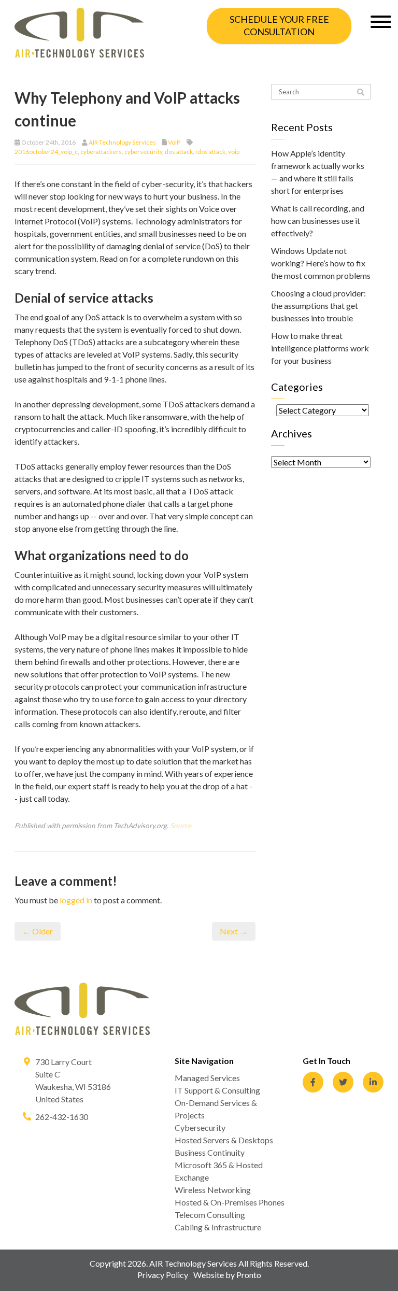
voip (233, 151)
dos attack (179, 151)
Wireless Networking (213, 1190)
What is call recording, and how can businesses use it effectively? (317, 220)
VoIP (174, 142)
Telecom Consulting (210, 1214)
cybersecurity (143, 151)
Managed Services (207, 1078)
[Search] (361, 92)
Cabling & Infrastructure (218, 1227)
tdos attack (210, 151)
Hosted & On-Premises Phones (230, 1202)
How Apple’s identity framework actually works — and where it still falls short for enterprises (317, 171)
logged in (76, 900)
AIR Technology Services (122, 142)
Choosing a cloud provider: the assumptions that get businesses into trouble (318, 305)
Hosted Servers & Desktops (224, 1140)
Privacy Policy (162, 1275)
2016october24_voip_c (46, 151)
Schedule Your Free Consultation (279, 25)
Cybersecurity (200, 1127)
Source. (181, 825)
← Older (37, 931)
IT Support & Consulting (217, 1090)
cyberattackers (101, 151)
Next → (234, 931)
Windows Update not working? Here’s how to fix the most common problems (321, 263)
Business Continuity (210, 1152)
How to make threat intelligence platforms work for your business (320, 348)
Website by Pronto (227, 1275)
